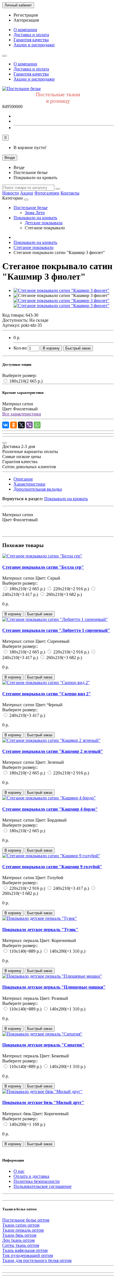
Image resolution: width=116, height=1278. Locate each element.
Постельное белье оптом (25, 1220)
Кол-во (20, 348)
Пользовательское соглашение (43, 1186)
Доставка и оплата (31, 34)
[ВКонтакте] (5, 425)
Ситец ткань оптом (20, 1245)
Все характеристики (21, 413)
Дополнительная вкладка (38, 489)
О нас (19, 1171)
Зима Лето (35, 212)
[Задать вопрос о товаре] (4, 443)
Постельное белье (31, 207)
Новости (10, 193)
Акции (26, 193)
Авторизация (26, 20)
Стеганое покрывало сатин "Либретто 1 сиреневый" (56, 630)
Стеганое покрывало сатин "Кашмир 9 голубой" (52, 866)
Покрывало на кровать (35, 217)
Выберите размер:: (20, 583)
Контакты (70, 193)
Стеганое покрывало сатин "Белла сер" (43, 567)
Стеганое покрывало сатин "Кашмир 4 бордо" (50, 809)
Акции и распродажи (34, 44)
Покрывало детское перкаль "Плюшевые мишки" (54, 987)
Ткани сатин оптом (20, 1225)
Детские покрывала (44, 222)
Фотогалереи (46, 193)
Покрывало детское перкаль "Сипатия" (43, 1044)
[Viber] (29, 425)
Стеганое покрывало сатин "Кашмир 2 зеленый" (52, 751)
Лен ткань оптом (18, 1240)
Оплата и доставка (31, 1176)
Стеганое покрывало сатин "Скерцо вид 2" (46, 693)
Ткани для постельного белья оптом (37, 1260)
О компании (25, 29)
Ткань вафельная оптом (25, 1250)
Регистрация (26, 15)
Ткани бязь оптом (19, 1235)
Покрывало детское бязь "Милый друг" (43, 1102)
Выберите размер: (19, 375)
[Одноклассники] (13, 425)
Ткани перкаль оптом (23, 1230)
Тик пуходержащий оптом (27, 1255)
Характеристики (29, 484)
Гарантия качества (31, 39)
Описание (23, 479)
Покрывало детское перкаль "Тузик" (40, 929)
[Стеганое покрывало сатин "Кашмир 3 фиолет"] (62, 290)
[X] (21, 425)
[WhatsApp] (37, 425)
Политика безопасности (37, 1181)
